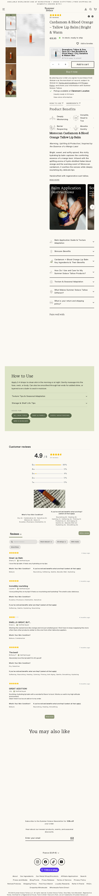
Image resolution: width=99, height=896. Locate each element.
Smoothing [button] (53, 707)
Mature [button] (11, 572)
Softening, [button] (46, 572)
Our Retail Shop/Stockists (47, 876)
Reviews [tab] (15, 534)
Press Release (48, 880)
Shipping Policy (30, 884)
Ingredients (72, 103)
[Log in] (85, 9)
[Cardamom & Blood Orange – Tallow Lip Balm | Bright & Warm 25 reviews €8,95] (55, 329)
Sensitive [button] (37, 600)
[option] (31, 35)
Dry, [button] (10, 666)
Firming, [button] (44, 674)
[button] (49, 464)
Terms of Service (64, 880)
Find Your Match (46, 884)
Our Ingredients (27, 876)
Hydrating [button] (71, 572)
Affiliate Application (69, 876)
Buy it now (72, 72)
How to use (55, 103)
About (15, 876)
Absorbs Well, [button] (62, 572)
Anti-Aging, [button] (51, 674)
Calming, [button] (37, 674)
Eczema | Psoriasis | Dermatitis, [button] (21, 600)
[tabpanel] (49, 630)
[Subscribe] (72, 838)
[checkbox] (75, 542)
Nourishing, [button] (38, 572)
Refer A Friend (78, 884)
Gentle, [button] (54, 572)
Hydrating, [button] (27, 608)
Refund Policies (14, 884)
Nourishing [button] (36, 608)
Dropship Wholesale (38, 887)
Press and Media (20, 880)
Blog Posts (34, 880)
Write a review (84, 533)
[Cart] (95, 9)
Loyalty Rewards (62, 884)
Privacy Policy (80, 880)
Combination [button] (20, 638)
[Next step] (92, 207)
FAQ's (89, 884)
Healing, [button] (30, 674)
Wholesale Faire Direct (59, 887)
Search (83, 876)
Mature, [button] (12, 638)
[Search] (90, 9)
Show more (49, 717)
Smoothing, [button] (66, 674)
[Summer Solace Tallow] (49, 9)
